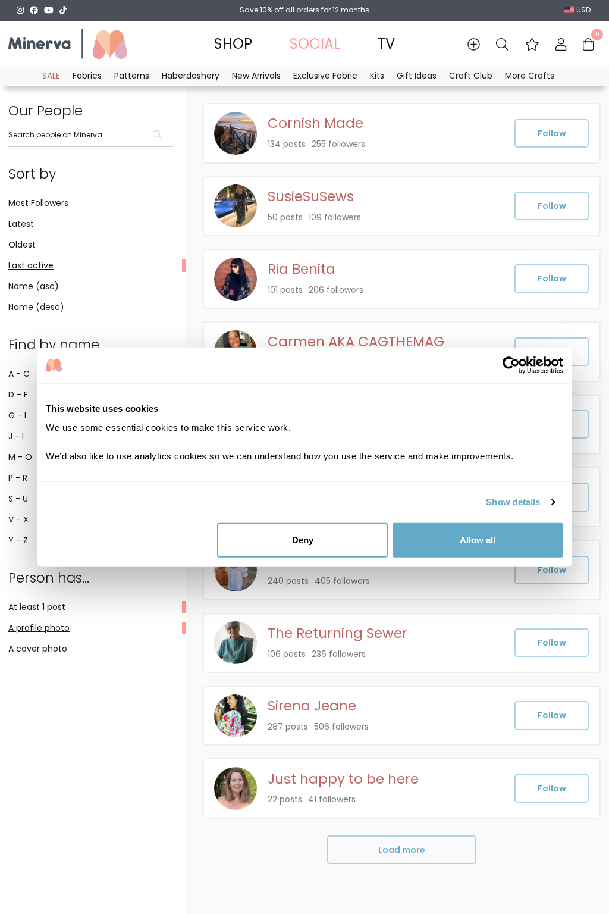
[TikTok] (63, 10)
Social (315, 44)
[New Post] (473, 44)
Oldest (22, 245)
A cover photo (37, 649)
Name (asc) (33, 286)
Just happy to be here (343, 779)
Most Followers (38, 203)
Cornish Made (315, 123)
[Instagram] (20, 10)
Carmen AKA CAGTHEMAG (356, 342)
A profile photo (39, 628)
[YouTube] (49, 10)
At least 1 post (36, 607)
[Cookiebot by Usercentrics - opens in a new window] (511, 365)
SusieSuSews (311, 197)
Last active (31, 265)
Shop (233, 44)
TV (386, 44)
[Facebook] (34, 10)
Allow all (477, 539)
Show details (513, 502)
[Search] (502, 44)
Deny (302, 539)
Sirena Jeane (312, 706)
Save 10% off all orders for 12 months (304, 10)
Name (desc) (36, 307)
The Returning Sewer (337, 633)
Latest (21, 224)
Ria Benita (301, 269)
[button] (532, 44)
